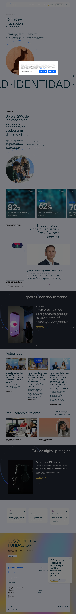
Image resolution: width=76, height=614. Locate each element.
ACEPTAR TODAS (52, 71)
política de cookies (42, 68)
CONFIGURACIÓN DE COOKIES (27, 71)
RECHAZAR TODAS (43, 71)
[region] (38, 68)
